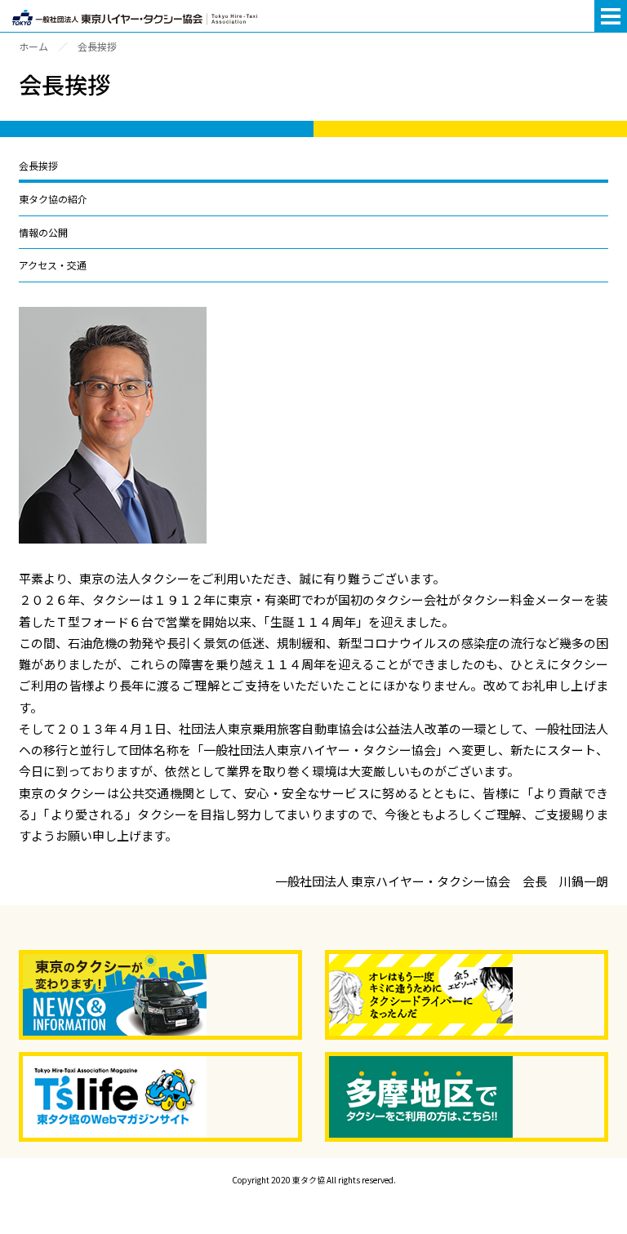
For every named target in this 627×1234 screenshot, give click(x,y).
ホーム (33, 46)
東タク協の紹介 (53, 199)
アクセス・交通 (53, 265)
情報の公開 (43, 232)
